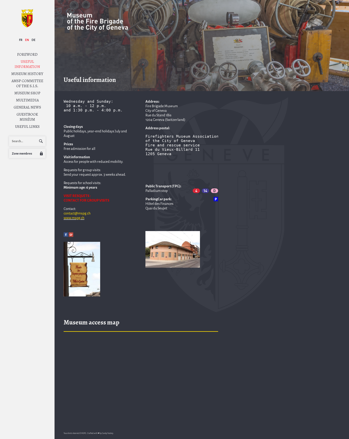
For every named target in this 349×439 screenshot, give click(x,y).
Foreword (27, 54)
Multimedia (27, 100)
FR (20, 40)
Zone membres (22, 153)
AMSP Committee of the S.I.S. (27, 83)
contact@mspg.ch (77, 213)
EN (27, 40)
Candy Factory (107, 433)
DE (33, 40)
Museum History (27, 73)
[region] (141, 377)
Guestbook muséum (27, 117)
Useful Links (27, 126)
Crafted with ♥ (93, 433)
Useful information (27, 64)
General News (27, 107)
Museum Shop (27, 93)
